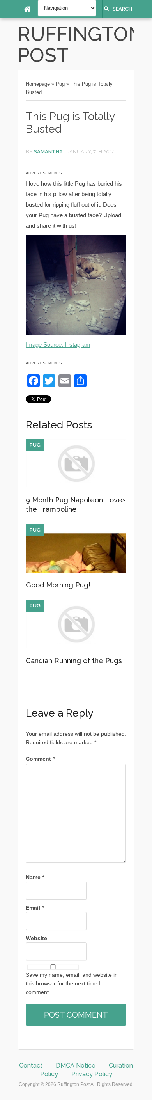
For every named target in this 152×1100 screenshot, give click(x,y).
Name (35, 877)
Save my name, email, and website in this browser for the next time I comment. (72, 983)
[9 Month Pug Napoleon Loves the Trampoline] (76, 485)
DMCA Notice (75, 1065)
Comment (40, 759)
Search (122, 9)
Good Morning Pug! (58, 585)
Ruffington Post (80, 45)
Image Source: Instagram (58, 344)
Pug (60, 84)
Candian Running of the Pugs (74, 660)
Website (36, 938)
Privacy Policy (91, 1074)
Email (35, 908)
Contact (30, 1065)
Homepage (38, 84)
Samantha (48, 151)
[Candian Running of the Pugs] (76, 646)
